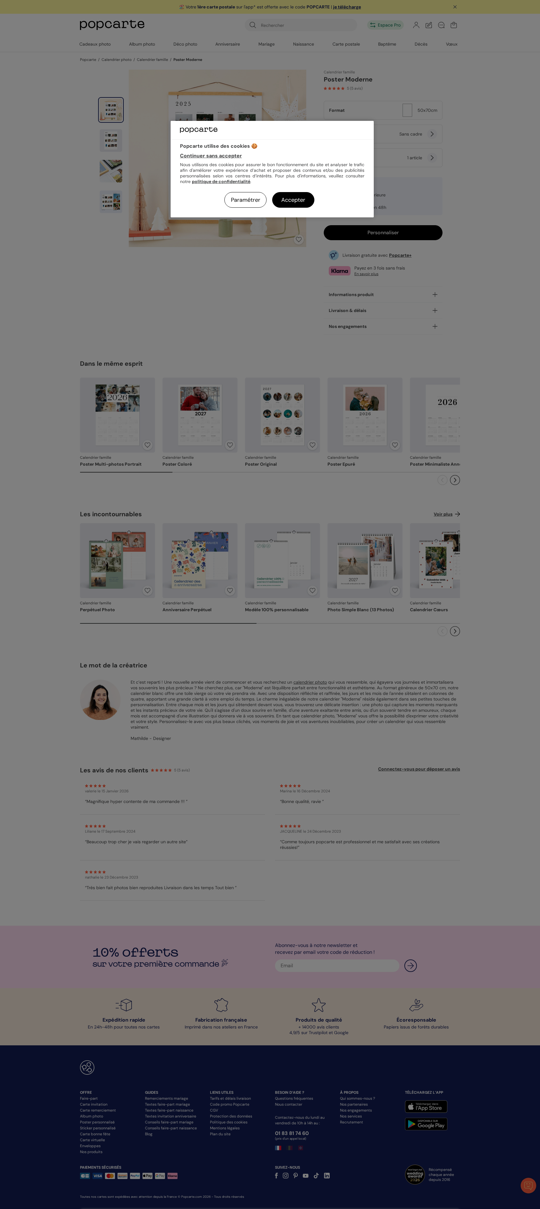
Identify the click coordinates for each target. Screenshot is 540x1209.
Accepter (293, 200)
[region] (272, 169)
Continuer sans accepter (211, 156)
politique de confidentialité (221, 181)
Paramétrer (245, 200)
